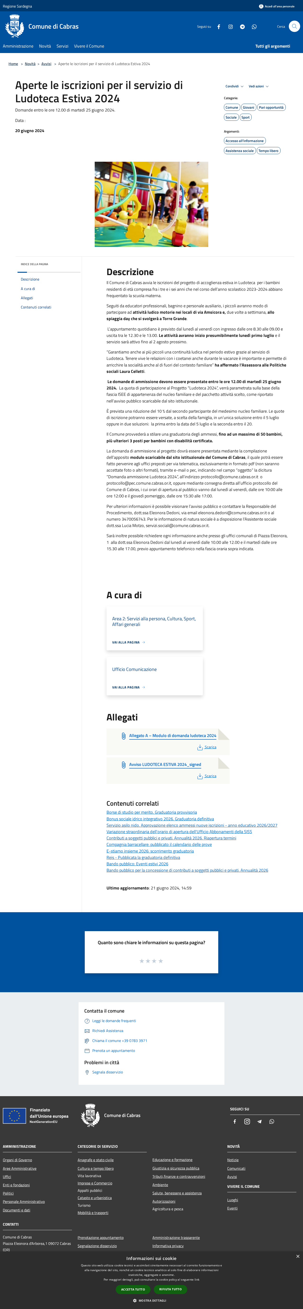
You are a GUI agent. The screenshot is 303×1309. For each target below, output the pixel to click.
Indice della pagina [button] (34, 264)
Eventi (232, 1208)
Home (13, 64)
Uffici (7, 1176)
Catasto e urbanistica (95, 1198)
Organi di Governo (17, 1160)
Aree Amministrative (19, 1168)
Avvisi (46, 64)
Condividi (232, 86)
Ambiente (160, 1185)
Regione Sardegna (17, 6)
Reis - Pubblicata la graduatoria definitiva (143, 857)
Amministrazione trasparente (176, 1237)
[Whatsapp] (252, 26)
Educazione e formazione (172, 1159)
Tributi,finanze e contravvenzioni (178, 1176)
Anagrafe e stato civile (96, 1160)
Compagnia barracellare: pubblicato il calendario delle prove (159, 844)
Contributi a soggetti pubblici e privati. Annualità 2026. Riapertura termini (171, 838)
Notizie (233, 1160)
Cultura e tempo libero (96, 1168)
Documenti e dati (16, 1210)
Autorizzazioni (163, 1201)
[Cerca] (294, 26)
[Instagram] (228, 26)
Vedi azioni (256, 86)
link (197, 1280)
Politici (8, 1193)
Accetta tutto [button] (133, 1289)
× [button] (297, 1256)
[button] (151, 1300)
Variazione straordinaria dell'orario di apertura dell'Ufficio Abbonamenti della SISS (179, 831)
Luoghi (232, 1200)
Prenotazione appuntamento (101, 1237)
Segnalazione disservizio (97, 1246)
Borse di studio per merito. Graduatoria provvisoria (152, 812)
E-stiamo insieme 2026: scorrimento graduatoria (150, 851)
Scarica (210, 747)
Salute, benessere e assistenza (177, 1193)
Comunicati (236, 1168)
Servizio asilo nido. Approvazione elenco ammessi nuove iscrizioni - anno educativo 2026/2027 (192, 825)
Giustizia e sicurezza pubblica (175, 1168)
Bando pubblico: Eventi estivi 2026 (137, 864)
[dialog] (151, 1280)
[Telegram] (240, 26)
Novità (30, 64)
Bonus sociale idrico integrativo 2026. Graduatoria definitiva (160, 819)
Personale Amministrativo (24, 1201)
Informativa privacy (168, 1246)
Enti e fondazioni (16, 1185)
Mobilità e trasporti (93, 1212)
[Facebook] (217, 26)
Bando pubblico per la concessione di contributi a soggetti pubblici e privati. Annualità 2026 (187, 870)
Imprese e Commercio (95, 1183)
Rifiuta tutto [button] (170, 1289)
